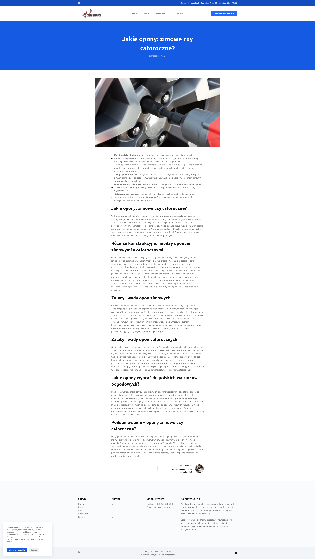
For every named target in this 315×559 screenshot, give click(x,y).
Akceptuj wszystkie (17, 550)
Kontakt (179, 13)
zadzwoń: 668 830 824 (223, 13)
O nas (80, 510)
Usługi (147, 13)
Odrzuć (34, 550)
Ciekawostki (162, 13)
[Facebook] (79, 3)
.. (112, 504)
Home (134, 13)
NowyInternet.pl (168, 555)
